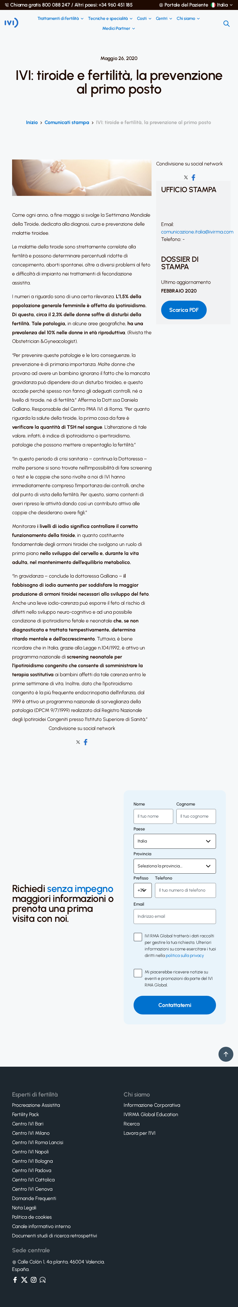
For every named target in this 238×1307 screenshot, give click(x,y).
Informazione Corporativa (152, 1105)
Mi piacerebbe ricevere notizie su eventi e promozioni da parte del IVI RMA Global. (179, 978)
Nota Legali (24, 1208)
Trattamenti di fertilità (58, 18)
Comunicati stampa (67, 122)
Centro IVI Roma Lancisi (37, 1142)
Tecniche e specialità (108, 18)
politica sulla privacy (185, 955)
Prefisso (141, 878)
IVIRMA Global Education (151, 1114)
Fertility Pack (25, 1114)
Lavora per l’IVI (140, 1133)
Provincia (142, 854)
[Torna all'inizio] (225, 1054)
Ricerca (131, 1124)
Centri (161, 18)
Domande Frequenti (34, 1198)
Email (139, 904)
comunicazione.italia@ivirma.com (197, 232)
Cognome (185, 804)
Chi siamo (186, 18)
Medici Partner (116, 28)
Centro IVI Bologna (32, 1161)
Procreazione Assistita (36, 1105)
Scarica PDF (184, 310)
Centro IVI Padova (31, 1170)
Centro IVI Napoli (30, 1152)
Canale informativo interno (41, 1226)
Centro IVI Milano (31, 1133)
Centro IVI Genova (32, 1189)
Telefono (163, 878)
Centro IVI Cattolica (33, 1180)
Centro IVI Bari (27, 1124)
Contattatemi (174, 1005)
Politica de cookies (32, 1217)
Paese (139, 829)
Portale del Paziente (186, 4)
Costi (141, 18)
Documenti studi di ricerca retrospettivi (54, 1236)
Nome (139, 804)
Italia (222, 4)
